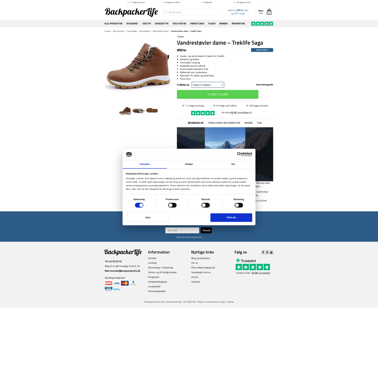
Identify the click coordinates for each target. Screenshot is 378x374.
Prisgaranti (207, 2)
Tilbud (212, 23)
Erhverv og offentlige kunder (162, 272)
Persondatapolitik (157, 291)
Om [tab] (233, 164)
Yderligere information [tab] (224, 123)
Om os (194, 263)
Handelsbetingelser (157, 281)
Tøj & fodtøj (179, 23)
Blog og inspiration (200, 258)
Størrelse (183, 85)
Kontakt (152, 258)
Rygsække (132, 23)
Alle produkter (114, 23)
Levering (152, 263)
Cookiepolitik (154, 286)
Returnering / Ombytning (160, 267)
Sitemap (230, 301)
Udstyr (146, 23)
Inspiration (238, 23)
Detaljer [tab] (189, 164)
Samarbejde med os (201, 272)
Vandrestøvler (144, 31)
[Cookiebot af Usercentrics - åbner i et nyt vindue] (239, 154)
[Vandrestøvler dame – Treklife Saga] (138, 68)
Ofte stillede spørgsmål (203, 267)
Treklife (180, 36)
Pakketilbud (197, 23)
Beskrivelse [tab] (196, 123)
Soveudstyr (161, 23)
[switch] (172, 205)
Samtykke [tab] (145, 164)
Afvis (148, 217)
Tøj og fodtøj (132, 31)
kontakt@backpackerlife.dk (125, 271)
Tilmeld (206, 230)
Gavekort (195, 281)
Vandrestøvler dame (161, 31)
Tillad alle (231, 217)
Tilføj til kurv (217, 94)
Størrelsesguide (264, 84)
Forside (108, 31)
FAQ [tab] (259, 123)
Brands (223, 23)
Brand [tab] (249, 123)
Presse (194, 277)
